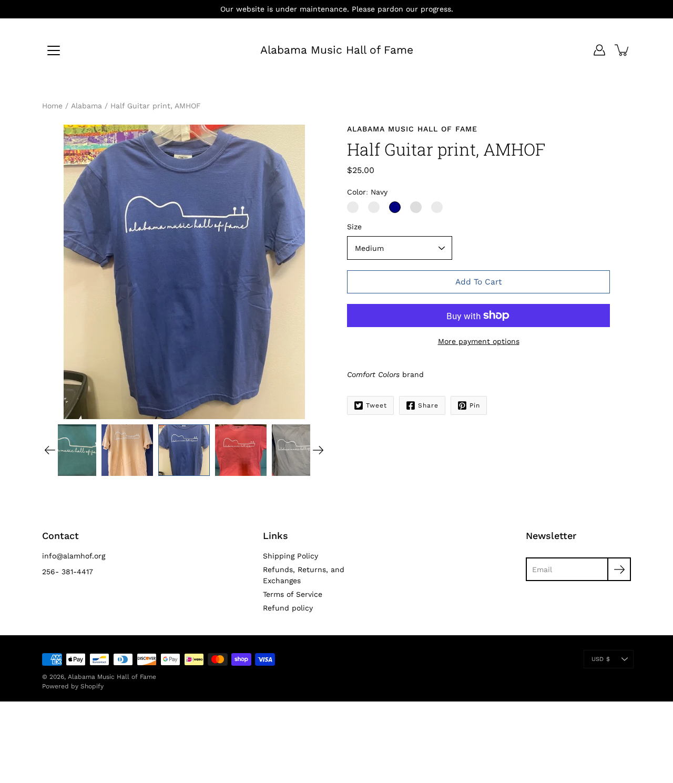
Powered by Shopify (73, 686)
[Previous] (50, 450)
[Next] (318, 450)
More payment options (478, 341)
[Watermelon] (374, 207)
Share (428, 405)
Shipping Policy (290, 556)
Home (52, 105)
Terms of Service (292, 594)
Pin (475, 405)
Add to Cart (478, 282)
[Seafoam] (437, 207)
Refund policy (288, 608)
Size (354, 226)
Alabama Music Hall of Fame (336, 49)
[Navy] (395, 207)
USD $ (601, 659)
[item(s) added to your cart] (622, 50)
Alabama (86, 105)
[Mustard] (416, 207)
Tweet (376, 405)
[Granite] (353, 207)
